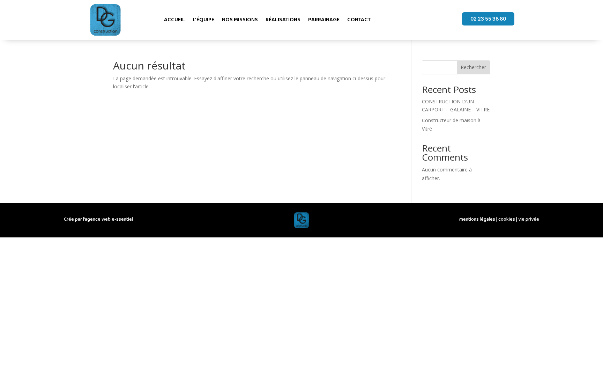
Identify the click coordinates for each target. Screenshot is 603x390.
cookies (506, 219)
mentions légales (477, 219)
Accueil (174, 19)
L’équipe (203, 19)
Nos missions (240, 19)
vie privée (528, 219)
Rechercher (473, 67)
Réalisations (283, 19)
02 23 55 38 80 (488, 19)
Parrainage (324, 19)
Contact (359, 19)
